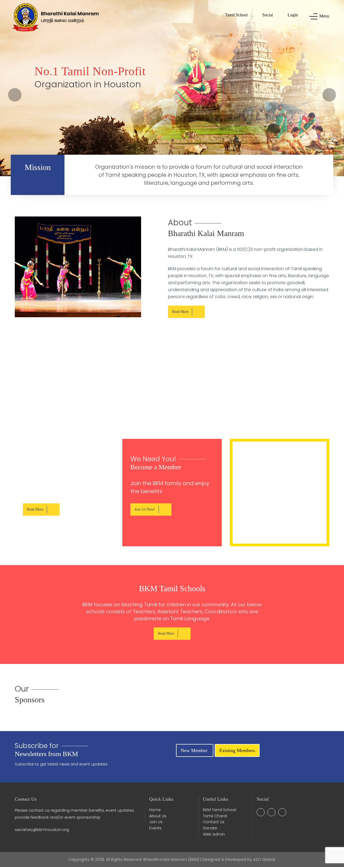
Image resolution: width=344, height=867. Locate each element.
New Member (195, 750)
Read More (180, 312)
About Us (157, 816)
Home (155, 809)
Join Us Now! (144, 509)
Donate (210, 828)
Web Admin (214, 834)
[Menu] (311, 16)
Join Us (156, 822)
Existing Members (237, 750)
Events (155, 828)
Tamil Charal (215, 816)
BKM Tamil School (219, 809)
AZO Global (264, 859)
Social (267, 15)
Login (293, 15)
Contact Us (213, 822)
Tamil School (236, 15)
